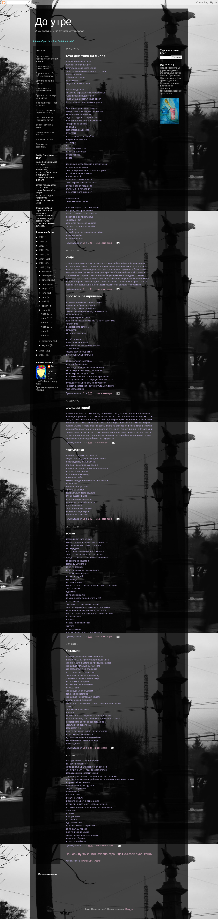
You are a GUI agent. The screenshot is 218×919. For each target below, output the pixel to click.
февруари (47, 341)
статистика (75, 450)
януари (46, 345)
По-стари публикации (137, 854)
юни (44, 297)
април (45, 306)
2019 (42, 237)
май (44, 301)
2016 (42, 250)
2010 (42, 355)
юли (44, 293)
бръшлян (73, 651)
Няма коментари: (104, 243)
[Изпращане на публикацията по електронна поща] (117, 243)
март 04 (45, 335)
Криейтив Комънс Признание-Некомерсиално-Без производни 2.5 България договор (170, 78)
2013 (42, 263)
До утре (53, 21)
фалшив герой (78, 407)
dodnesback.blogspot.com (171, 92)
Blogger (129, 909)
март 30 (45, 314)
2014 (42, 259)
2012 (42, 267)
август (45, 288)
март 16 (45, 327)
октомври (47, 280)
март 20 (45, 322)
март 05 (45, 331)
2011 (42, 350)
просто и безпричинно (84, 296)
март (45, 310)
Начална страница (108, 854)
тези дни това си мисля (86, 56)
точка (70, 533)
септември (48, 284)
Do (52, 366)
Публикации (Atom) (90, 860)
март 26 (45, 318)
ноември (46, 275)
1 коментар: (101, 748)
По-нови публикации (80, 854)
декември (47, 271)
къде (70, 257)
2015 (42, 254)
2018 (42, 241)
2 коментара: (102, 442)
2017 (42, 246)
